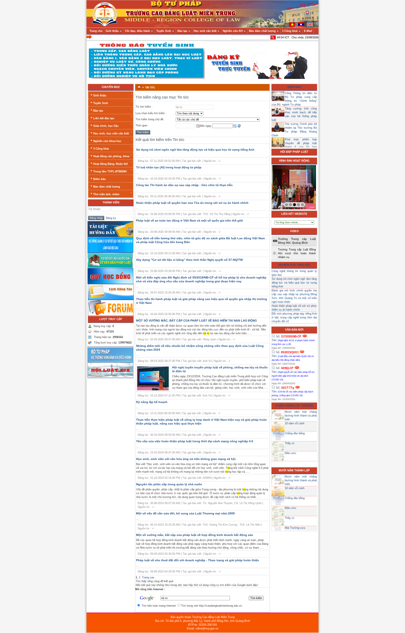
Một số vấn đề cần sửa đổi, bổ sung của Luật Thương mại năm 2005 (185, 513)
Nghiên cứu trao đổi (294, 264)
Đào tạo (98, 110)
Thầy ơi (289, 443)
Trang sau (148, 577)
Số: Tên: (293, 340)
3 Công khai (101, 148)
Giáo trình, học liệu (106, 125)
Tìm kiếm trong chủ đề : (150, 119)
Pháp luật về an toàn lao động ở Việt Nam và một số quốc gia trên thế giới (189, 220)
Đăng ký (110, 218)
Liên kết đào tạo (103, 118)
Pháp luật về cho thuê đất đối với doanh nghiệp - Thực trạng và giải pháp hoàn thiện (197, 560)
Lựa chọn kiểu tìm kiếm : (151, 113)
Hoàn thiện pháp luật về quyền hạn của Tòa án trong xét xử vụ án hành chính (192, 202)
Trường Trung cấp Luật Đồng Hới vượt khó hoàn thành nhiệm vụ (297, 253)
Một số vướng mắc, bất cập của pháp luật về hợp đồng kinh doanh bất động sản (194, 535)
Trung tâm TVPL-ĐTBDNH (110, 171)
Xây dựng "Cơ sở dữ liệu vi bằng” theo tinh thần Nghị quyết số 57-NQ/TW (189, 259)
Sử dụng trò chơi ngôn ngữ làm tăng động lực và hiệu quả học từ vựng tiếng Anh (195, 149)
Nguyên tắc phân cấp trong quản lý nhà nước (169, 484)
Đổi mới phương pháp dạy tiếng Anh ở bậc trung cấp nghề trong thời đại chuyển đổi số (294, 317)
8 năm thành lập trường (294, 405)
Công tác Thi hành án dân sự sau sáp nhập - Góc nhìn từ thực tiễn (184, 185)
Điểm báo (99, 179)
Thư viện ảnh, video (106, 194)
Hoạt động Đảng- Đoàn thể (110, 163)
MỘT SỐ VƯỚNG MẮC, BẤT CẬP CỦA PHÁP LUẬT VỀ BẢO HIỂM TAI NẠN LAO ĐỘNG (196, 320)
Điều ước (290, 453)
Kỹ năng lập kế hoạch (151, 402)
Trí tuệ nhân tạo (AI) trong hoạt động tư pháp (168, 167)
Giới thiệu (99, 95)
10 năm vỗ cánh (294, 423)
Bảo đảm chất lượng (106, 186)
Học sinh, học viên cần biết (111, 133)
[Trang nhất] (139, 87)
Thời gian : (142, 125)
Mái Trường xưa (295, 527)
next (304, 186)
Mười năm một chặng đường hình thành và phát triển (301, 415)
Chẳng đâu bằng (295, 433)
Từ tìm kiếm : (144, 106)
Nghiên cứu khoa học (107, 141)
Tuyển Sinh (100, 103)
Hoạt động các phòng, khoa (111, 156)
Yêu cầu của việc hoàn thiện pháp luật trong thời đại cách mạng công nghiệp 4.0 (194, 441)
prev (283, 186)
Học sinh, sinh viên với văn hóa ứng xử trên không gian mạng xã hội (186, 459)
